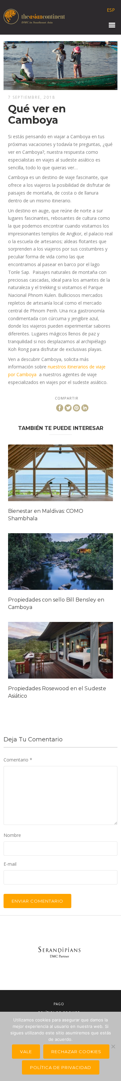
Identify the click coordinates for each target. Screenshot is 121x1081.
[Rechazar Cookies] (113, 1046)
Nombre (12, 835)
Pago (59, 1004)
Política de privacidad (60, 1067)
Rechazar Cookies (76, 1051)
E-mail (10, 864)
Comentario (18, 760)
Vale (26, 1051)
